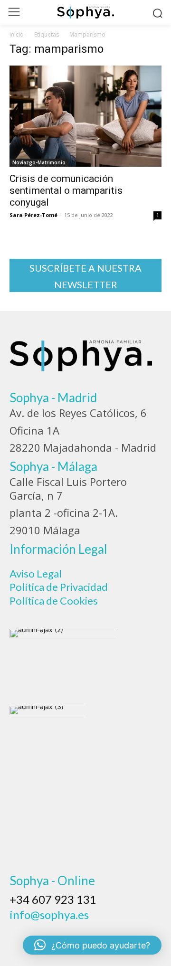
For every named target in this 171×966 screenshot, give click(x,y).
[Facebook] (20, 929)
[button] (92, 945)
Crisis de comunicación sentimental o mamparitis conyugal (66, 190)
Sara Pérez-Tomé (33, 214)
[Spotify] (96, 929)
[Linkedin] (71, 929)
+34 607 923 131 (53, 899)
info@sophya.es (49, 914)
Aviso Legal (36, 573)
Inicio (17, 34)
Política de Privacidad (59, 586)
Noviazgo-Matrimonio (39, 162)
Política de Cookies (54, 600)
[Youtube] (122, 929)
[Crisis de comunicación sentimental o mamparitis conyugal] (86, 116)
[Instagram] (45, 929)
